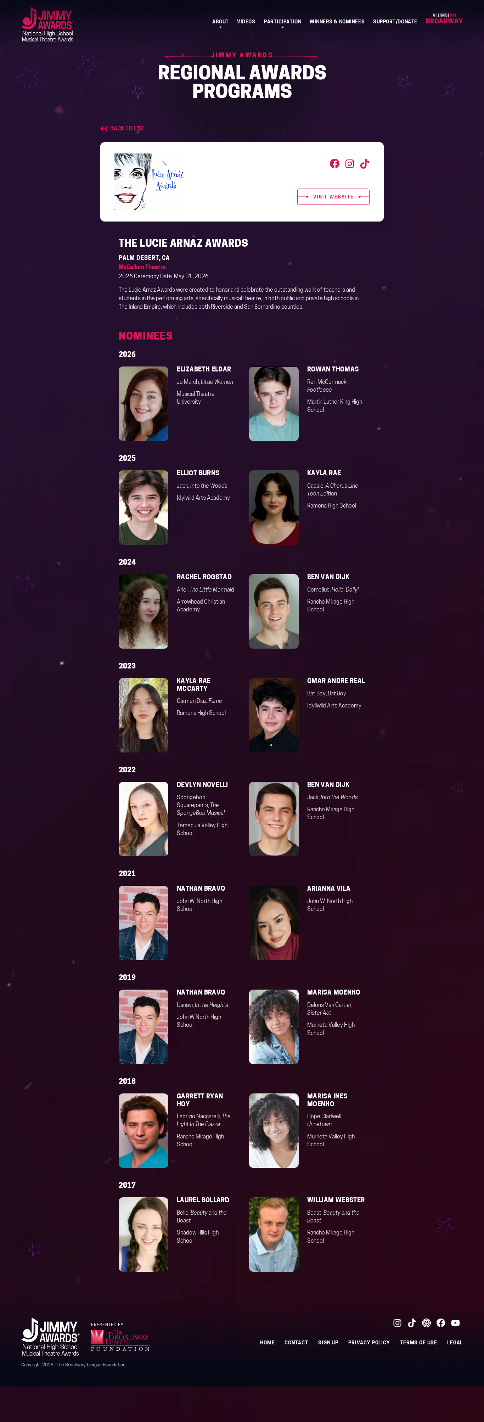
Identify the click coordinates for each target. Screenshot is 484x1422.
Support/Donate (395, 22)
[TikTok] (365, 164)
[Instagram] (350, 164)
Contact (296, 1343)
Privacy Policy (369, 1343)
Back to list (127, 129)
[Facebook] (335, 164)
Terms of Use (418, 1343)
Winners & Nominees (337, 22)
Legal (455, 1343)
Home (267, 1343)
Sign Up (328, 1343)
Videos (246, 22)
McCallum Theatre (142, 267)
